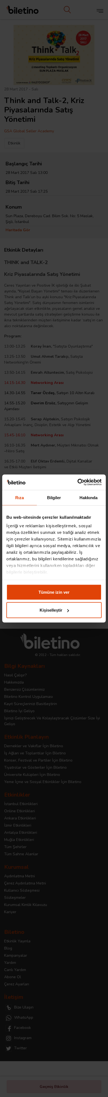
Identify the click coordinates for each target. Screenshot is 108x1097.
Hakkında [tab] (88, 497)
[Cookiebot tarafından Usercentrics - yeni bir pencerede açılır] (78, 482)
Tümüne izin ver (54, 592)
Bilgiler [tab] (54, 497)
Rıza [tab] (19, 497)
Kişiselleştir (51, 610)
